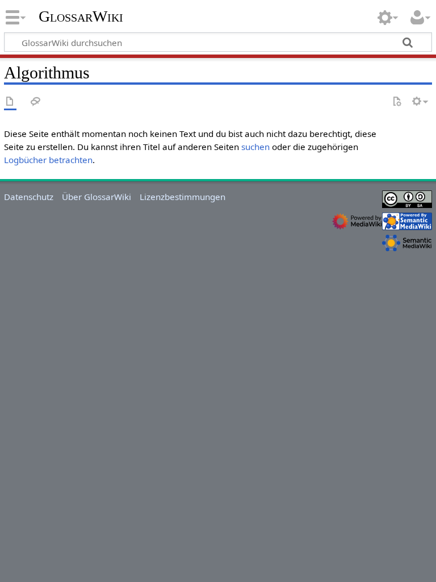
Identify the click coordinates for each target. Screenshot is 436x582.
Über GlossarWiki (96, 196)
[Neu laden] (397, 102)
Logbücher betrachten (48, 159)
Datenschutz (28, 196)
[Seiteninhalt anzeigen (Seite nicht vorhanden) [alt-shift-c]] (10, 102)
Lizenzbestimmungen (182, 196)
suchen (255, 146)
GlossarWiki (81, 16)
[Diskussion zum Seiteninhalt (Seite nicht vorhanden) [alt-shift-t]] (36, 102)
